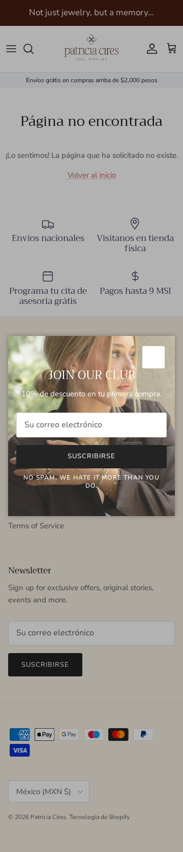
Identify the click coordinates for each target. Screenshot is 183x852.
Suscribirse (91, 456)
